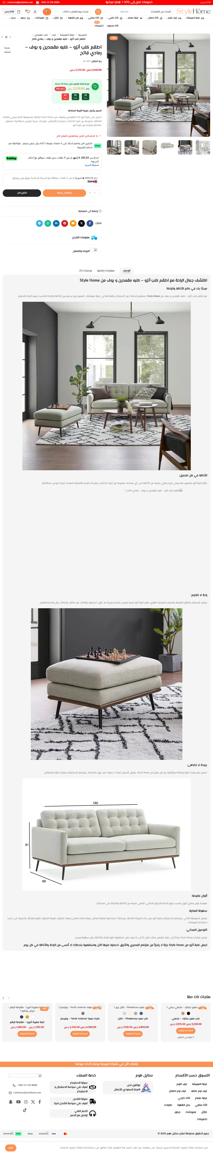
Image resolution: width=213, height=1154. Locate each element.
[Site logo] (193, 12)
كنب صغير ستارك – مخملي (186, 1019)
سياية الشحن (80, 1099)
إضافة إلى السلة (64, 193)
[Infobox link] (48, 2)
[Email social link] (73, 223)
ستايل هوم (173, 1134)
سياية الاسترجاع (79, 1083)
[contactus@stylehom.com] (10, 1092)
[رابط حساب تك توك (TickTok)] (24, 1110)
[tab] (126, 270)
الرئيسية (82, 35)
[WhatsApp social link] (47, 223)
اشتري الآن (22, 193)
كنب (54, 35)
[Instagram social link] (25, 1102)
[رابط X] (81, 223)
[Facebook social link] (90, 223)
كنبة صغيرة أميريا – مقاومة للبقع (27, 1022)
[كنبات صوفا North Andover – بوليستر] (80, 1007)
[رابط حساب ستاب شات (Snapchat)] (10, 1102)
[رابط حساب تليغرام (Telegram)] (39, 223)
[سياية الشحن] (92, 1101)
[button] (206, 147)
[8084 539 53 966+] (14, 1085)
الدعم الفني (81, 1111)
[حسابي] (35, 11)
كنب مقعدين (41, 35)
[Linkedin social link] (56, 223)
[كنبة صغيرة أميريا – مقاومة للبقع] (27, 1009)
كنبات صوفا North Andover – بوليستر (80, 1019)
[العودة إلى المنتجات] (6, 37)
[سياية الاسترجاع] (92, 1087)
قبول (10, 1147)
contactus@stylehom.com (27, 1093)
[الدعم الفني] (92, 1113)
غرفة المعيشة (67, 35)
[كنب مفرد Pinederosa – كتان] (133, 1007)
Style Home (7, 50)
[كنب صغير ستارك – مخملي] (185, 1007)
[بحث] (98, 12)
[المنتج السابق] (10, 37)
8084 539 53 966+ (27, 1085)
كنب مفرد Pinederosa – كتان (133, 1019)
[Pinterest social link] (64, 223)
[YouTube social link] (18, 1102)
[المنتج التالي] (2, 37)
